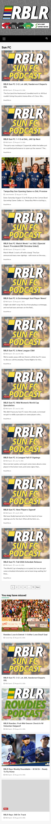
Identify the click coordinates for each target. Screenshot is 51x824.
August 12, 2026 (20, 249)
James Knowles (9, 194)
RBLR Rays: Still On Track (14, 815)
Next (38, 587)
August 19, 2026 (20, 142)
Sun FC (6, 78)
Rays (13, 763)
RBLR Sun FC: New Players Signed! (19, 510)
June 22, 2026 (19, 565)
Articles (6, 185)
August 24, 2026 (20, 775)
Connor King (8, 638)
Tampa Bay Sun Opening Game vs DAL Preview (25, 191)
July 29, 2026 (19, 354)
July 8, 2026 (19, 513)
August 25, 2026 (20, 90)
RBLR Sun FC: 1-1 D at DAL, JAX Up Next (21, 139)
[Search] (46, 38)
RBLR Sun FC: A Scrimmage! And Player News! (24, 298)
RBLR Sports (8, 90)
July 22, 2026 (19, 408)
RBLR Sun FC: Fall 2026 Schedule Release (22, 562)
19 (33, 587)
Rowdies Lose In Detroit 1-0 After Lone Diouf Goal (25, 635)
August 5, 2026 (20, 301)
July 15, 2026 (19, 461)
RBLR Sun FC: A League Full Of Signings (21, 457)
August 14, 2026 (22, 194)
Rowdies (14, 628)
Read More (7, 100)
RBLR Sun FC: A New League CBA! (19, 350)
